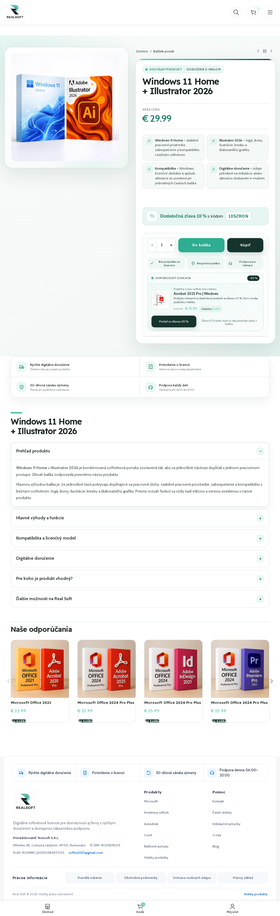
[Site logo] (15, 11)
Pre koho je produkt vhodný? (44, 578)
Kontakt (218, 801)
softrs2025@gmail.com (86, 852)
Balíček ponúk (163, 51)
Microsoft (151, 801)
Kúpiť (245, 245)
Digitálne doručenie (35, 558)
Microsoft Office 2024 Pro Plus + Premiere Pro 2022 (239, 705)
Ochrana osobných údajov (192, 878)
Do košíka (201, 245)
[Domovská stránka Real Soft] (25, 802)
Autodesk (151, 824)
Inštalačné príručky (226, 824)
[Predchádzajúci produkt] (258, 51)
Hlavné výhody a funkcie (40, 517)
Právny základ (243, 878)
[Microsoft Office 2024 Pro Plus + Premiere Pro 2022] (240, 669)
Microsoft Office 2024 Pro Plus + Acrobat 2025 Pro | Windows (106, 705)
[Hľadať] (236, 12)
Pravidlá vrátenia (90, 878)
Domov (142, 51)
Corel (148, 835)
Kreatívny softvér (156, 812)
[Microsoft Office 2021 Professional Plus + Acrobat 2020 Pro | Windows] (40, 669)
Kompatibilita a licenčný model (46, 538)
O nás (216, 835)
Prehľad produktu (33, 450)
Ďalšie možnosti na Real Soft (44, 598)
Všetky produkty (156, 857)
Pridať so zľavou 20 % (174, 321)
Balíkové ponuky (156, 846)
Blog (215, 846)
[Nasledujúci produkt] (271, 51)
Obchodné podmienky (141, 878)
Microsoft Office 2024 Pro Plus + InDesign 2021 (172, 705)
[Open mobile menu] (270, 12)
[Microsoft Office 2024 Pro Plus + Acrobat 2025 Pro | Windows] (107, 669)
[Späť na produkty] (264, 51)
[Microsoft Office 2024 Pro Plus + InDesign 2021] (173, 669)
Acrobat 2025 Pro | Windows (196, 293)
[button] (18, 721)
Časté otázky (222, 812)
